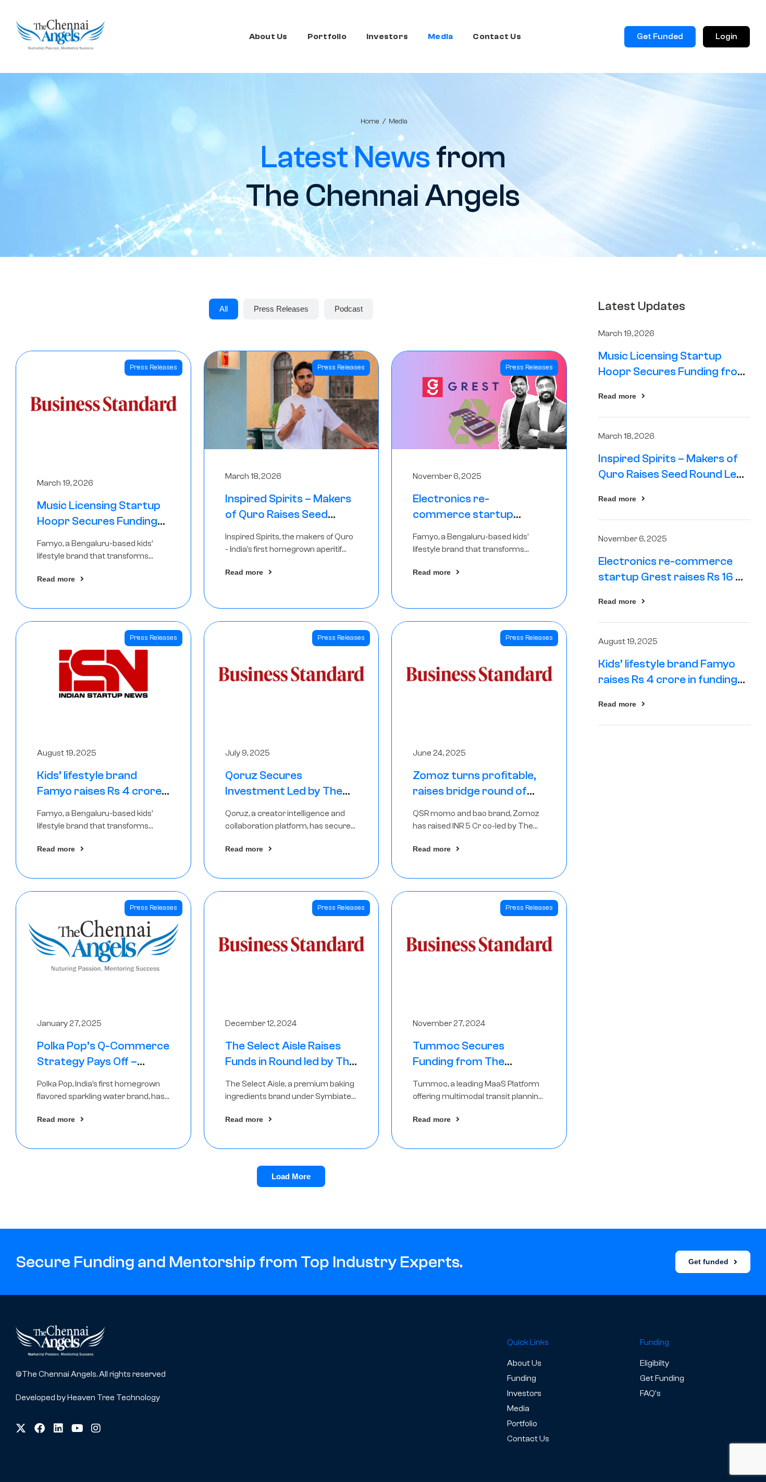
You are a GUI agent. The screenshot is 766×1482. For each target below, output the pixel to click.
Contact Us (497, 36)
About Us (268, 36)
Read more (56, 579)
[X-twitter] (21, 1428)
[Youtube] (77, 1428)
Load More (291, 1176)
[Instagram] (96, 1428)
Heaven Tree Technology (113, 1397)
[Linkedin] (58, 1428)
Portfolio (327, 36)
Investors (387, 36)
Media (440, 36)
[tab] (223, 309)
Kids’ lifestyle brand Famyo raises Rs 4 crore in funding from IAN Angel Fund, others (671, 679)
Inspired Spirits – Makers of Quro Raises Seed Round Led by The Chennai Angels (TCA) (671, 474)
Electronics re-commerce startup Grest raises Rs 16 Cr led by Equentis (673, 576)
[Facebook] (39, 1428)
